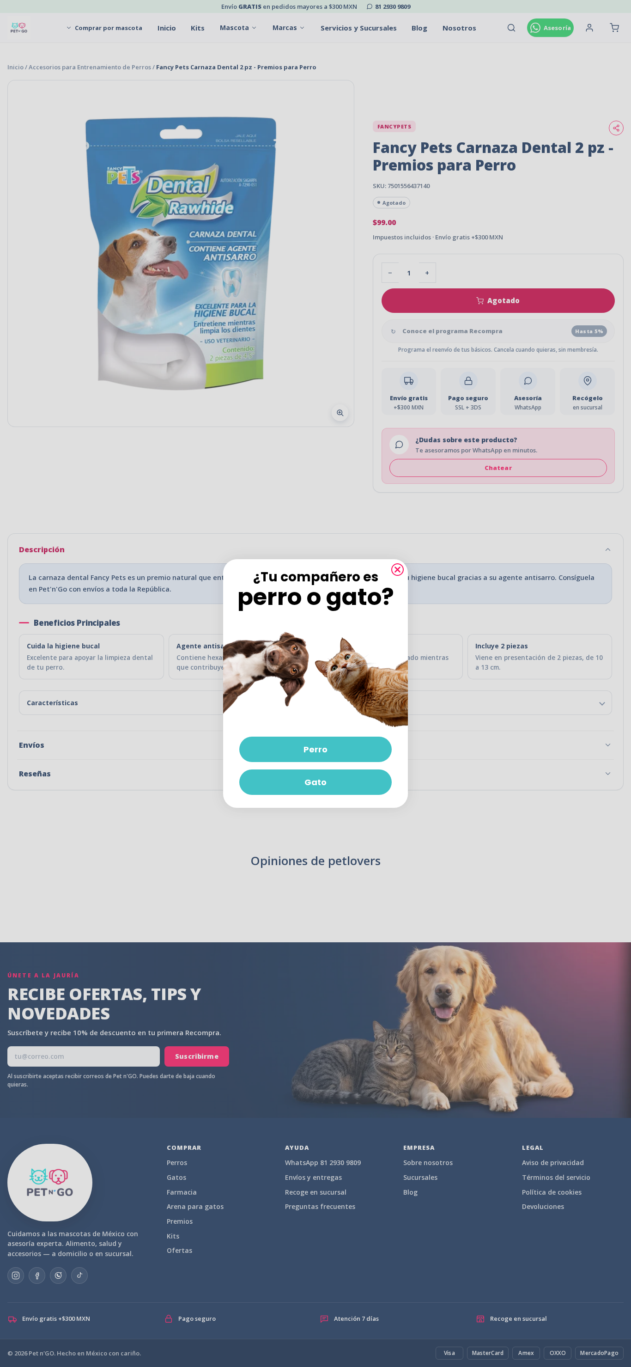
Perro (315, 749)
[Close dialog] (397, 569)
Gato (315, 782)
